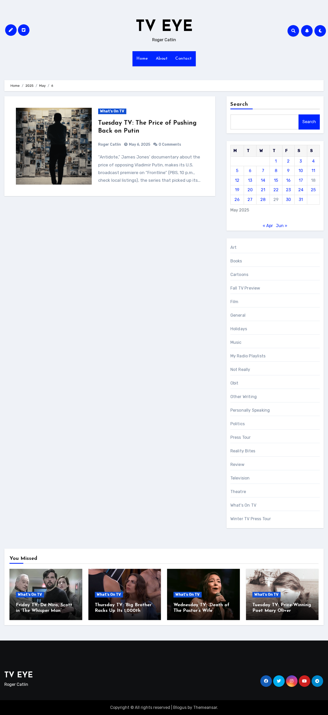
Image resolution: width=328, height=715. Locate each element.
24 (300, 189)
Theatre (238, 491)
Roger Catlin (109, 144)
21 (263, 189)
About (162, 59)
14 (263, 180)
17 (301, 180)
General (237, 315)
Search (239, 104)
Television (240, 478)
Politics (237, 423)
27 (250, 199)
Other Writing (243, 396)
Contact (183, 59)
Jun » (281, 225)
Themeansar (205, 707)
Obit (234, 383)
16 (288, 180)
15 (276, 180)
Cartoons (239, 274)
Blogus (180, 707)
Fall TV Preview (245, 288)
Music (236, 342)
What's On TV (112, 111)
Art (233, 247)
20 (250, 189)
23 (288, 189)
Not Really (240, 369)
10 (301, 170)
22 (276, 189)
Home (142, 59)
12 (237, 180)
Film (234, 301)
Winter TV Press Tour (250, 518)
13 (250, 180)
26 (237, 199)
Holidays (238, 328)
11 (313, 170)
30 (288, 199)
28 (262, 199)
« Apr (268, 225)
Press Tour (240, 437)
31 (301, 199)
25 (313, 189)
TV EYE (164, 27)
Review (237, 464)
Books (236, 261)
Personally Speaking (250, 410)
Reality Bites (242, 451)
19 (237, 189)
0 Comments (170, 144)
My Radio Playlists (248, 356)
